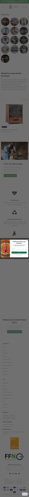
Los (19, 252)
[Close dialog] (27, 240)
